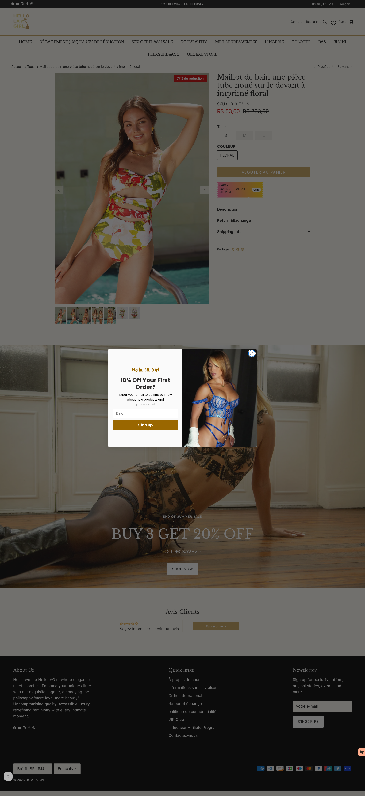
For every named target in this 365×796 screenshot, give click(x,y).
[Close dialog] (251, 353)
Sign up (145, 425)
